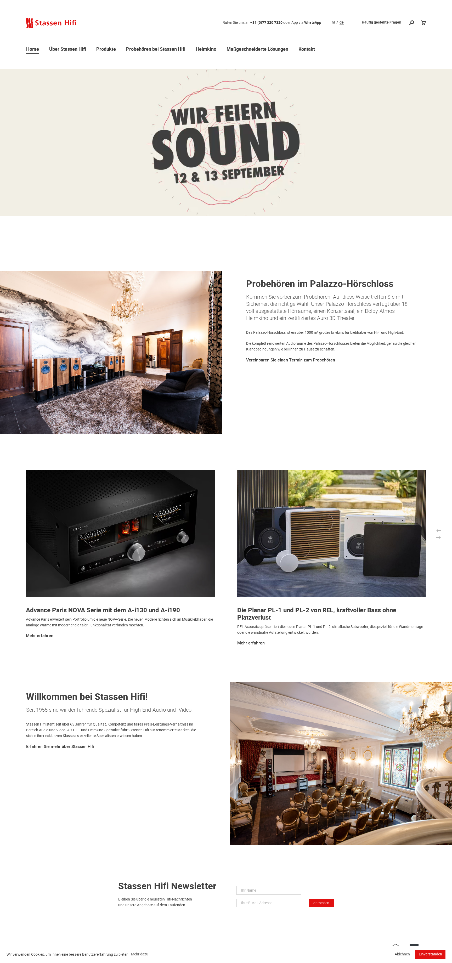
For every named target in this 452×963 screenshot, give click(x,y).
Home (32, 49)
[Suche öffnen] (411, 23)
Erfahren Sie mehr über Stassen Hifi (60, 747)
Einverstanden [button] (430, 954)
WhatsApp (312, 22)
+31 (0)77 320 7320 (266, 22)
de (342, 22)
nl (333, 22)
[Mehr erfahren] (226, 142)
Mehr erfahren (39, 636)
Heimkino (206, 49)
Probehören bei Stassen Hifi (155, 49)
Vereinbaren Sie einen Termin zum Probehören (290, 360)
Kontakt (306, 49)
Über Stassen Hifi (67, 49)
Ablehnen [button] (402, 954)
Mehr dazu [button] (139, 954)
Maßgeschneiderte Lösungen (257, 49)
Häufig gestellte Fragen (381, 22)
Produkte (106, 49)
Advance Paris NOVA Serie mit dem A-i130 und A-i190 (103, 610)
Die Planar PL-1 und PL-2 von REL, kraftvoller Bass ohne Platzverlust (316, 614)
